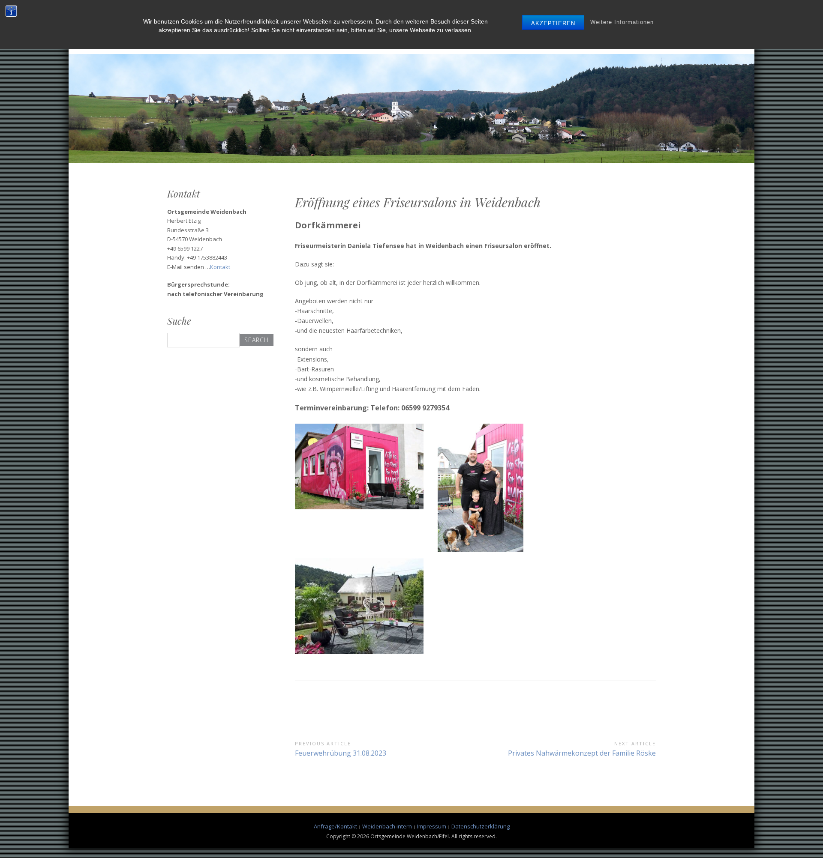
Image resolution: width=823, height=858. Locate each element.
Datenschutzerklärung (480, 826)
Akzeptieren (553, 23)
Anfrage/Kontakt (335, 826)
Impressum (431, 826)
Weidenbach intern (387, 826)
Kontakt (220, 267)
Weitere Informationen (622, 22)
